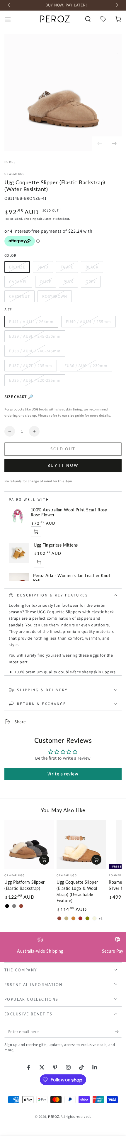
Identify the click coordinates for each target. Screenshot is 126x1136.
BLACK (94, 268)
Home (8, 162)
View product (39, 562)
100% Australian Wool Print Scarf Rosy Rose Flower (69, 513)
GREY (93, 283)
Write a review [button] (62, 774)
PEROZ (53, 1116)
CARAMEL (20, 283)
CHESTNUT (20, 298)
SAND (45, 268)
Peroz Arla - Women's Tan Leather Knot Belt (71, 578)
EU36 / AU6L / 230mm (86, 367)
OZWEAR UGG (14, 174)
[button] (88, 19)
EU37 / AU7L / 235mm (30, 367)
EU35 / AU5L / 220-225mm (35, 382)
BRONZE (19, 268)
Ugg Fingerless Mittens (56, 545)
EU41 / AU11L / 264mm (31, 323)
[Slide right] (117, 5)
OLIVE (48, 283)
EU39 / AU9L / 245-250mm (35, 338)
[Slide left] (9, 5)
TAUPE (69, 268)
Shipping (30, 219)
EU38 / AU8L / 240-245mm (35, 352)
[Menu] (7, 19)
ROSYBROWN (54, 298)
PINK (70, 283)
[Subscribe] (118, 1031)
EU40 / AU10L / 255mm (88, 323)
